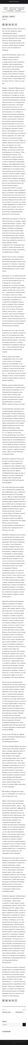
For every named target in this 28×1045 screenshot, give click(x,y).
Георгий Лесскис (14, 1)
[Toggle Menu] (25, 2)
